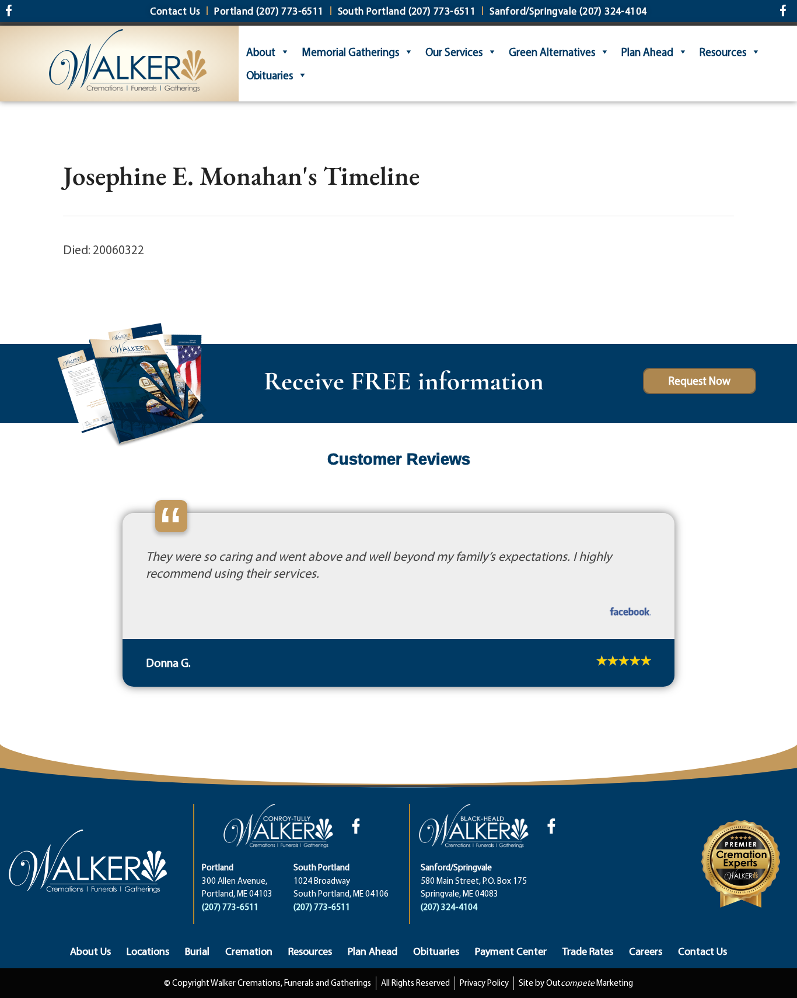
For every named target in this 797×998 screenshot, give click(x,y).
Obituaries (269, 75)
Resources (723, 52)
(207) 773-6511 (230, 945)
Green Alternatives (552, 52)
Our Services (454, 52)
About (260, 52)
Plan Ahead (647, 52)
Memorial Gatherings (350, 52)
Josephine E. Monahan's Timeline (241, 175)
